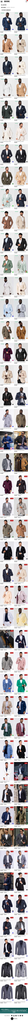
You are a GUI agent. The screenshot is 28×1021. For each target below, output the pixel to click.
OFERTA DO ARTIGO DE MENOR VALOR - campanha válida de (14, 1011)
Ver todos (3, 7)
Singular (13, 7)
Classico (8, 7)
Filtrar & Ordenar (6, 10)
